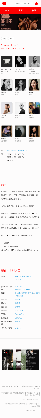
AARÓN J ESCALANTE (24, 289)
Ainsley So (19, 310)
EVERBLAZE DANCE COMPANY (13, 48)
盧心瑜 (31, 92)
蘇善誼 (31, 138)
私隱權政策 (33, 386)
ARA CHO (19, 286)
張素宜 (3, 138)
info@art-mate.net (35, 405)
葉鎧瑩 (17, 92)
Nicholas (18, 115)
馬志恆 (17, 321)
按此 (38, 399)
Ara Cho (17, 69)
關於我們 (17, 386)
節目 (7, 10)
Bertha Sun (19, 314)
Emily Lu (18, 317)
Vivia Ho (18, 327)
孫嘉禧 (3, 115)
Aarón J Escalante (32, 70)
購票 (20, 10)
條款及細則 (37, 387)
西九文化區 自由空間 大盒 (17, 150)
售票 (34, 10)
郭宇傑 (17, 138)
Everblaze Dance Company (6, 70)
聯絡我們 (25, 386)
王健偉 (31, 115)
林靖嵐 (3, 92)
